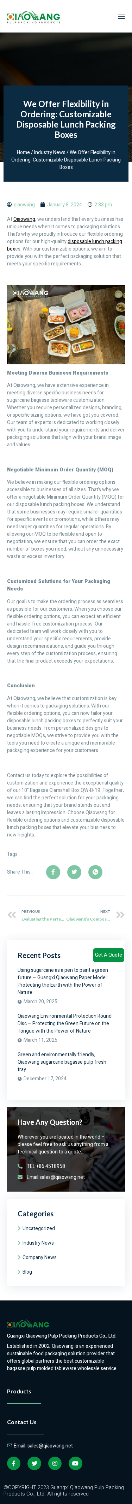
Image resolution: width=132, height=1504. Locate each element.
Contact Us (22, 1421)
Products (19, 1391)
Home (23, 152)
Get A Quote (108, 955)
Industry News (49, 152)
